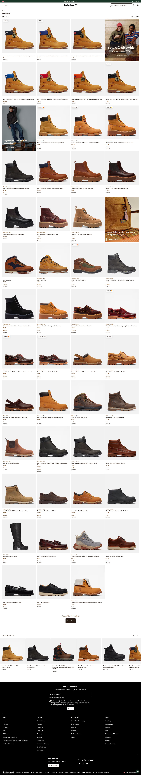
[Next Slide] (34, 36)
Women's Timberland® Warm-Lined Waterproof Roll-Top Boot (86, 602)
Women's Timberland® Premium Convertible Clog (83, 371)
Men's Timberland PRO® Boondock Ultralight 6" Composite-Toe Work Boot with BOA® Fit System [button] (63, 667)
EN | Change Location (132, 772)
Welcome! (135, 1)
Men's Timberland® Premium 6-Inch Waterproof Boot (50, 142)
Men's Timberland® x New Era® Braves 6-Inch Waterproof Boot (52, 99)
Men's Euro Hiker (7, 280)
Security (47, 772)
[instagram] (83, 763)
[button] (71, 620)
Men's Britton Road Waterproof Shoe (46, 511)
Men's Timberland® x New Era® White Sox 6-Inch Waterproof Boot (122, 99)
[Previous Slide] (4, 36)
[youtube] (87, 763)
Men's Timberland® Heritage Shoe (79, 511)
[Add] (34, 21)
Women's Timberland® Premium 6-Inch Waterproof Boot (85, 142)
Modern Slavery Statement (72, 772)
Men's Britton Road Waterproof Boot (115, 417)
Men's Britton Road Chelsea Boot (11, 463)
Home (3, 10)
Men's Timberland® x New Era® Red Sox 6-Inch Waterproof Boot (87, 56)
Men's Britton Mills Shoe (43, 602)
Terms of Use (34, 772)
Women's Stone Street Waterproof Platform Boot (49, 326)
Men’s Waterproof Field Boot (78, 280)
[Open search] (137, 771)
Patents (26, 772)
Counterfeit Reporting (57, 772)
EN (5, 1)
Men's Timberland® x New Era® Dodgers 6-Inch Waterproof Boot (19, 99)
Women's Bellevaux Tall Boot (10, 556)
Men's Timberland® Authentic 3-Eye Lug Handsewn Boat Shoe (121, 326)
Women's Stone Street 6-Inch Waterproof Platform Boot (119, 142)
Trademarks (19, 772)
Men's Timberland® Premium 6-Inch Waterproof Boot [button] (10, 666)
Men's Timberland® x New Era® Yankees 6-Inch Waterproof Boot (18, 56)
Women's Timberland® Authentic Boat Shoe (48, 371)
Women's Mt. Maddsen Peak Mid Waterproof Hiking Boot (85, 556)
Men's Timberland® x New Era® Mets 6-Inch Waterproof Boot (52, 56)
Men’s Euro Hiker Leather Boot (79, 417)
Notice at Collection (103, 772)
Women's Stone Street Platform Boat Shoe (81, 326)
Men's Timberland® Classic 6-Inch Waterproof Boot (50, 417)
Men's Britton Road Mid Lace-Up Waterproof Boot (15, 511)
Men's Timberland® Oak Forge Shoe (114, 556)
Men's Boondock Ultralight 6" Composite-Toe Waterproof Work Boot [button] (114, 666)
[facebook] (79, 763)
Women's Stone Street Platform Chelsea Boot (82, 188)
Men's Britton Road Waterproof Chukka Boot (117, 511)
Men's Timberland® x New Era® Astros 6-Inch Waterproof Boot (86, 99)
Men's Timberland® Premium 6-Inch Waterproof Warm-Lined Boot (52, 464)
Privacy (41, 772)
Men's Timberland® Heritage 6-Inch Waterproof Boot (50, 188)
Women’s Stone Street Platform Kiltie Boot (47, 234)
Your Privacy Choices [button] (91, 772)
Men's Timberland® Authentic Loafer (46, 556)
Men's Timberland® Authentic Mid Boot (115, 463)
